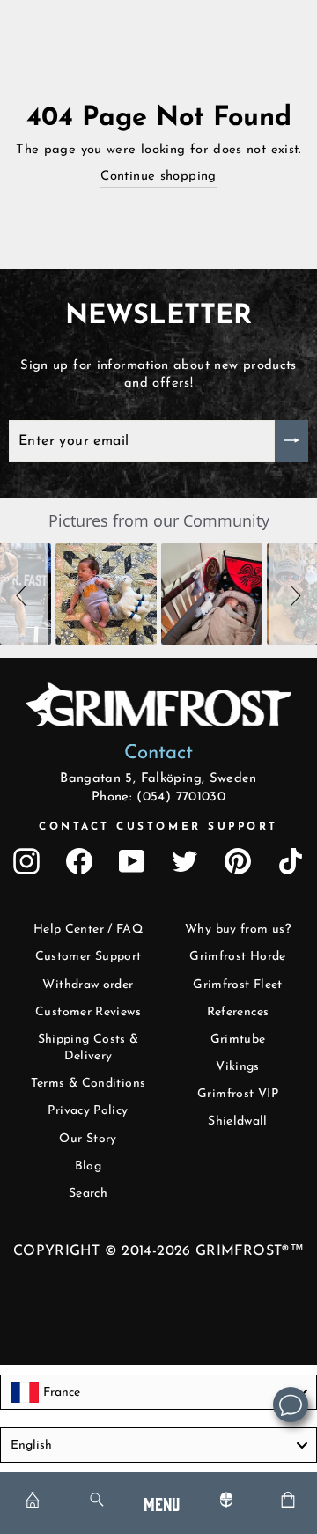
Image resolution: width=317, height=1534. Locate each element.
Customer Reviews (88, 1012)
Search (88, 1193)
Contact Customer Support (158, 827)
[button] (24, 594)
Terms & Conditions (88, 1083)
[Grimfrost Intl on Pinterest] (238, 861)
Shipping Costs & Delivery (88, 1048)
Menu (162, 1503)
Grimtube (238, 1039)
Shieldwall (238, 1121)
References (238, 1012)
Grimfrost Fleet (238, 985)
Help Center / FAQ (88, 929)
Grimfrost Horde (237, 956)
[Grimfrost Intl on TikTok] (290, 861)
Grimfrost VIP (237, 1094)
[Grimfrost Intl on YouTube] (132, 861)
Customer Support (88, 956)
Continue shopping (158, 176)
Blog (88, 1166)
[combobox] (158, 1392)
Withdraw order (87, 985)
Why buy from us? (238, 929)
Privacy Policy (88, 1110)
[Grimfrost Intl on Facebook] (79, 861)
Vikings (238, 1066)
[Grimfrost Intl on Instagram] (26, 861)
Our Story (87, 1139)
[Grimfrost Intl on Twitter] (185, 861)
